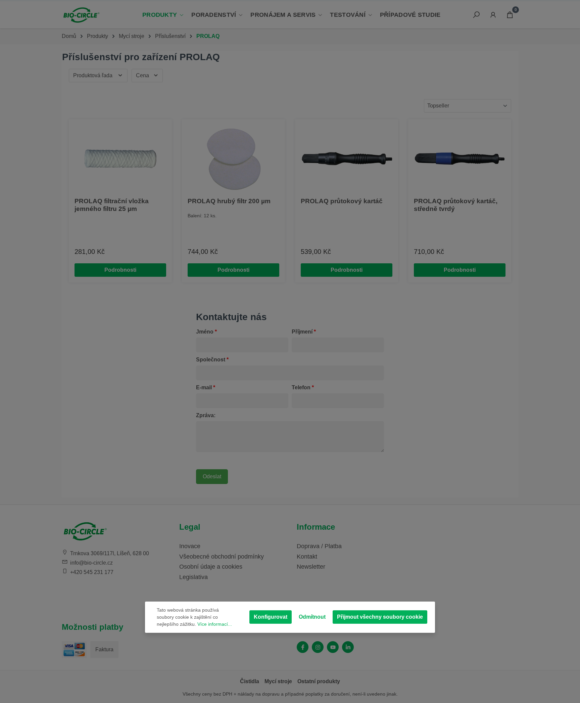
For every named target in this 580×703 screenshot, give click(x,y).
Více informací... (214, 624)
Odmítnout (312, 617)
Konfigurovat (270, 617)
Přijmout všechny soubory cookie (380, 617)
